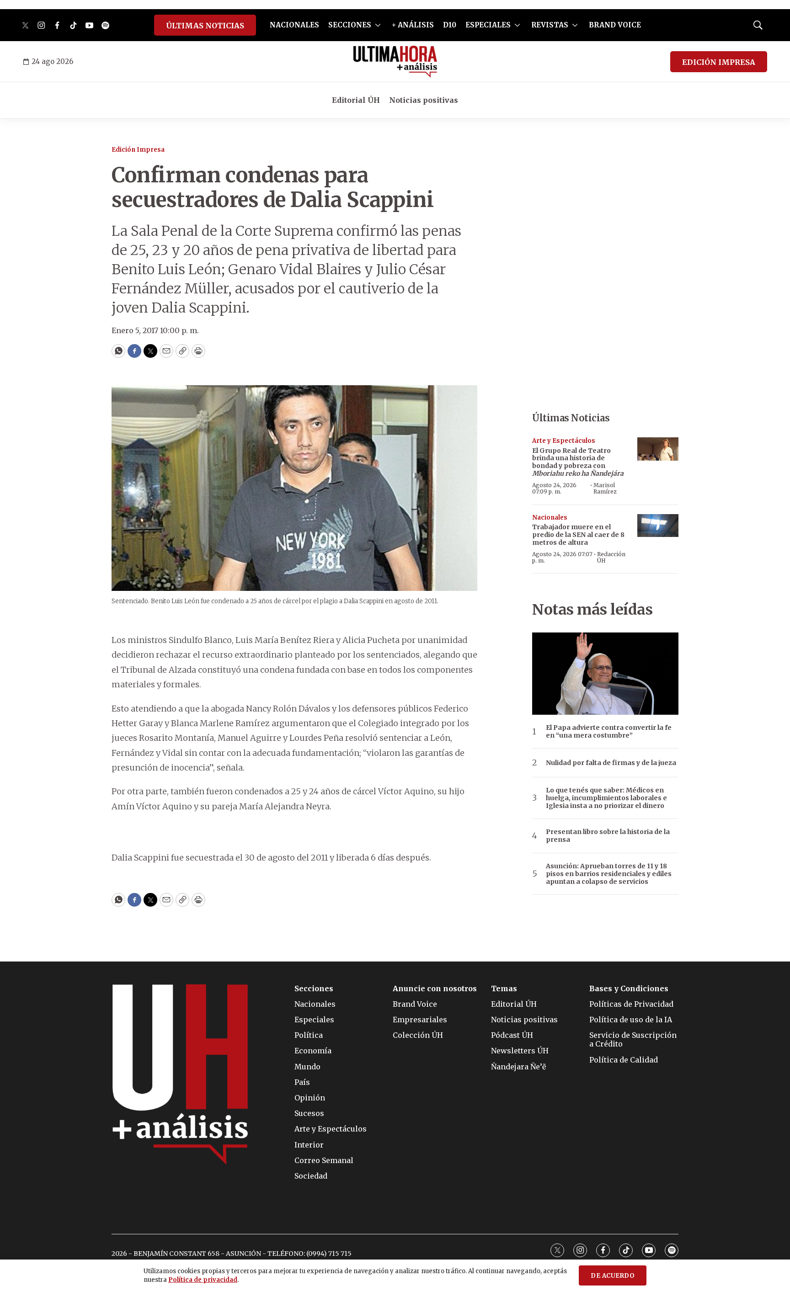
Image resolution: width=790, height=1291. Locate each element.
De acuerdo (613, 1276)
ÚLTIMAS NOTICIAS (205, 25)
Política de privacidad (202, 1280)
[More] (377, 25)
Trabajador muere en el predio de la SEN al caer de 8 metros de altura (578, 535)
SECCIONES (349, 25)
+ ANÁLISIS (413, 25)
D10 (449, 25)
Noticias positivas (423, 100)
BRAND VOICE (615, 25)
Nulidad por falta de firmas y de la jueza (611, 763)
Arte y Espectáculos (563, 441)
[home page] (395, 62)
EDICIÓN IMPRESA (718, 62)
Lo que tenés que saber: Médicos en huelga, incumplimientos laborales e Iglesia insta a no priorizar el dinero (606, 797)
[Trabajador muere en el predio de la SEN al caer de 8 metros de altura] (657, 525)
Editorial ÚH (356, 100)
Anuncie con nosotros (435, 988)
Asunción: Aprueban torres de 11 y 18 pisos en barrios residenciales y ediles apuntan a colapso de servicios (609, 873)
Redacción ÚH (611, 557)
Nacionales (549, 517)
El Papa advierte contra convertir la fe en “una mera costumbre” (609, 731)
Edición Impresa (138, 150)
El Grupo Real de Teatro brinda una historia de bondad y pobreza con (578, 462)
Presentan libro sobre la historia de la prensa (608, 836)
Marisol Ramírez (605, 488)
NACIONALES (294, 25)
